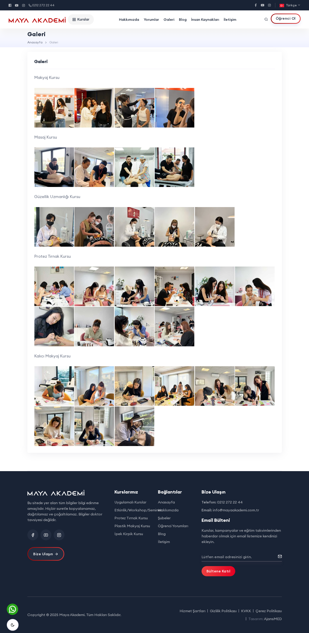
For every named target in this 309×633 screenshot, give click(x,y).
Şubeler (164, 518)
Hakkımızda (129, 19)
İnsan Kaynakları (205, 19)
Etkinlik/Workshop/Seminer (138, 510)
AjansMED (273, 618)
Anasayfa (35, 42)
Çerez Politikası (269, 611)
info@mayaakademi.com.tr (236, 510)
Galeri (169, 19)
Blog (183, 19)
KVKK (246, 611)
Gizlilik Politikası (223, 611)
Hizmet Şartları (192, 611)
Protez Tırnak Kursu (131, 518)
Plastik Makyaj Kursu (132, 526)
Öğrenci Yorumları (173, 526)
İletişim (230, 19)
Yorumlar (151, 19)
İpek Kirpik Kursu (128, 533)
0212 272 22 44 (43, 5)
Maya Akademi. (72, 614)
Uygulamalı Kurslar (130, 502)
